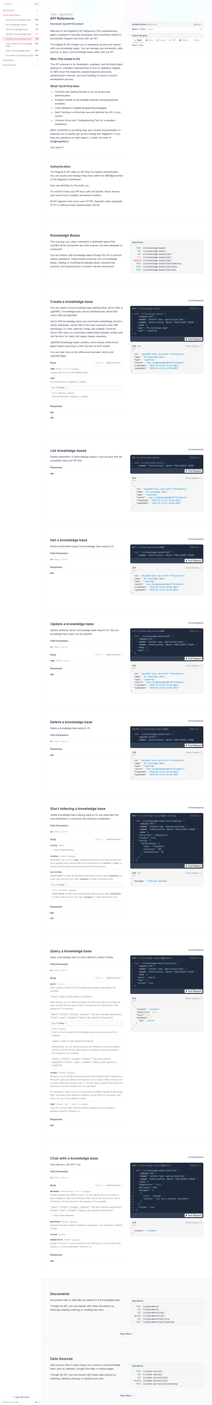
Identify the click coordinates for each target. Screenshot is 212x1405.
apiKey (198, 24)
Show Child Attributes (62, 850)
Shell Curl (194, 308)
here (63, 355)
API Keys (110, 175)
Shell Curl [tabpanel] (138, 45)
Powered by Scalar (10, 1402)
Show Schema (192, 346)
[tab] (138, 40)
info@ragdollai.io (59, 141)
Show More (125, 1334)
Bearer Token (138, 29)
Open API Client (22, 1397)
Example (75, 369)
